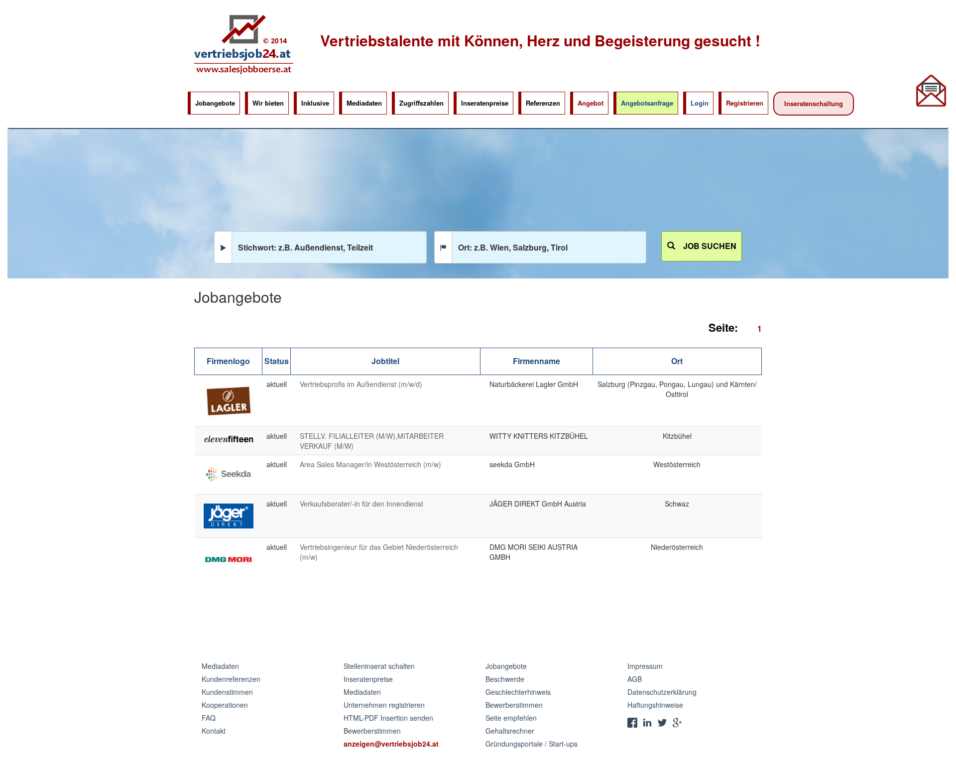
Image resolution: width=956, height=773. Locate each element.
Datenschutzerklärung (662, 692)
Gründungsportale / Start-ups (531, 744)
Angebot (590, 103)
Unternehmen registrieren (384, 705)
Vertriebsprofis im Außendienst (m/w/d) (361, 384)
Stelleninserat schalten (379, 666)
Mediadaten (364, 103)
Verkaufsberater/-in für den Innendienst (361, 504)
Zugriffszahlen (421, 103)
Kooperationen (225, 705)
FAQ (209, 718)
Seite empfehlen (511, 718)
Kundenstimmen (227, 692)
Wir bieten (268, 103)
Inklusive (315, 103)
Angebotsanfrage (647, 103)
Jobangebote (215, 103)
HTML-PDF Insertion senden (388, 718)
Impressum (645, 666)
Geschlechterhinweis (518, 692)
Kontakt (214, 731)
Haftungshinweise (655, 705)
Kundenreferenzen (231, 679)
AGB (634, 679)
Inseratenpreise (484, 103)
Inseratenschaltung (813, 103)
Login (700, 103)
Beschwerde (504, 679)
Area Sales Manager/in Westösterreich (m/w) (370, 464)
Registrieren (744, 103)
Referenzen (543, 103)
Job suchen (705, 246)
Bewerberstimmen (372, 731)
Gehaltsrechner (509, 731)
